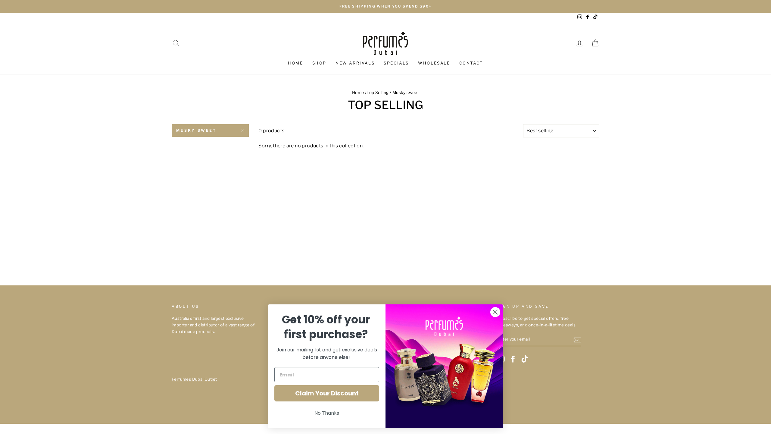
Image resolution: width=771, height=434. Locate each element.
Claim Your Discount (327, 393)
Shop (319, 63)
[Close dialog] (495, 312)
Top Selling (378, 92)
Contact (471, 63)
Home (295, 63)
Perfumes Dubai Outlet (194, 379)
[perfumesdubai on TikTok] (524, 359)
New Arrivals (355, 63)
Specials (396, 63)
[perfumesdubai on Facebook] (513, 359)
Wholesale (434, 63)
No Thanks (326, 413)
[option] (385, 6)
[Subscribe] (577, 340)
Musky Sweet (196, 130)
